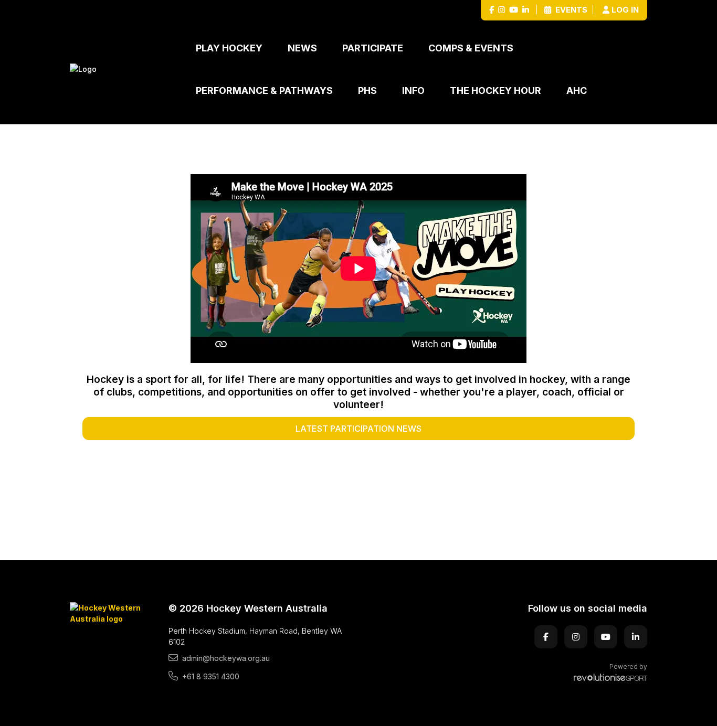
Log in (625, 10)
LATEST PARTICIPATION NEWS (358, 428)
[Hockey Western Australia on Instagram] (501, 10)
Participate (372, 48)
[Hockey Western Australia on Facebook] (491, 10)
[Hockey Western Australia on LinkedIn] (525, 10)
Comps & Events (470, 48)
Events (570, 10)
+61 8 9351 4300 (210, 676)
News (302, 48)
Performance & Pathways (264, 90)
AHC (576, 90)
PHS (367, 90)
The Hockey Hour (495, 90)
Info (413, 90)
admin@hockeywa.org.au (226, 658)
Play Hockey (229, 48)
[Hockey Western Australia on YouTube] (513, 10)
